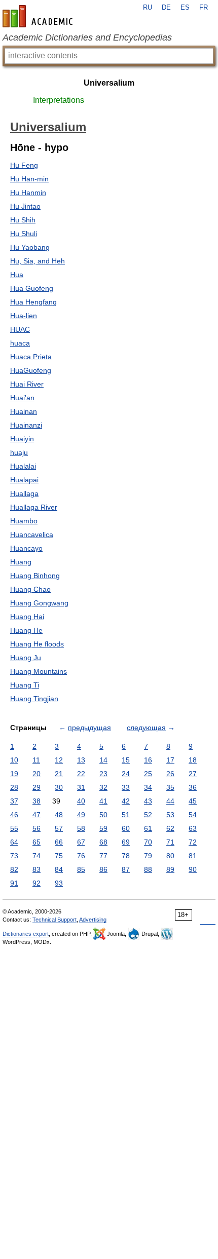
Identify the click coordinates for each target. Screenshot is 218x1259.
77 (103, 856)
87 (126, 869)
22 (81, 774)
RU (147, 7)
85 (81, 869)
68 (103, 842)
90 (193, 869)
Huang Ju (25, 658)
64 (14, 842)
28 (14, 787)
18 (193, 760)
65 (36, 842)
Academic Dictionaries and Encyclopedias (87, 37)
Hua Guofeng (31, 288)
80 (170, 856)
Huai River (27, 384)
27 (193, 774)
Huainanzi (26, 425)
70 (148, 842)
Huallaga (24, 493)
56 (36, 828)
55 (14, 828)
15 (126, 760)
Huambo (24, 521)
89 (170, 869)
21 (59, 774)
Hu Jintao (25, 206)
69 (126, 842)
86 (103, 869)
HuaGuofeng (30, 370)
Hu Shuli (23, 234)
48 (59, 815)
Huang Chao (30, 589)
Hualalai (23, 466)
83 (36, 869)
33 (126, 787)
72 (193, 842)
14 (103, 760)
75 (59, 856)
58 (81, 828)
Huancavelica (31, 534)
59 (103, 828)
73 (14, 856)
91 (14, 883)
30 (59, 787)
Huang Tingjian (34, 699)
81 (193, 856)
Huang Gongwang (39, 603)
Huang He (26, 630)
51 (126, 815)
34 (148, 787)
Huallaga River (33, 507)
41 (103, 801)
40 (81, 801)
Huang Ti (24, 685)
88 (148, 869)
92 (36, 883)
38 (36, 801)
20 (36, 774)
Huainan (23, 411)
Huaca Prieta (31, 357)
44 (170, 801)
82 (14, 869)
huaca (20, 343)
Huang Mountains (38, 671)
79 (148, 856)
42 (126, 801)
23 (103, 774)
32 (103, 787)
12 (59, 760)
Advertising (92, 920)
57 (59, 828)
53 (170, 815)
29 (36, 787)
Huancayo (26, 548)
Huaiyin (22, 439)
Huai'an (22, 398)
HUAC (20, 329)
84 (59, 869)
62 (170, 828)
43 (148, 801)
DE (166, 7)
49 (81, 815)
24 (126, 774)
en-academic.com (39, 16)
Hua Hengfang (33, 302)
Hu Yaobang (30, 247)
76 (81, 856)
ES (185, 7)
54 (193, 815)
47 (36, 815)
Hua (16, 275)
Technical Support (54, 920)
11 (36, 760)
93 (59, 883)
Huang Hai (27, 617)
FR (203, 7)
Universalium (109, 83)
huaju (19, 452)
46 (14, 815)
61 (148, 828)
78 (126, 856)
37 (14, 801)
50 (103, 815)
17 (170, 760)
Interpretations (58, 100)
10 (14, 760)
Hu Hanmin (28, 192)
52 (148, 815)
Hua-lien (23, 316)
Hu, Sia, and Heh (37, 261)
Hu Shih (22, 220)
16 (148, 760)
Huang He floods (37, 644)
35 (170, 787)
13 (81, 760)
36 (193, 787)
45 (193, 801)
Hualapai (24, 480)
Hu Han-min (29, 179)
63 (193, 828)
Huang (20, 562)
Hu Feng (24, 165)
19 (14, 774)
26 (170, 774)
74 (36, 856)
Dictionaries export (26, 934)
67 (81, 842)
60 (126, 828)
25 (148, 774)
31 (81, 787)
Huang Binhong (35, 575)
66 (59, 842)
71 (170, 842)
